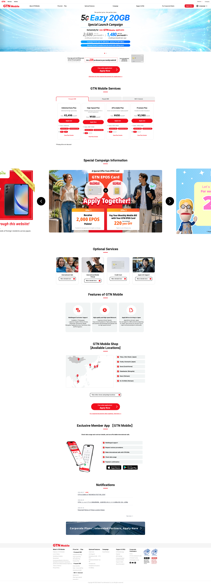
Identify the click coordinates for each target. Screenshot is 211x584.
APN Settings (119, 556)
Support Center (119, 562)
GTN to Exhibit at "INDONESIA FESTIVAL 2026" (91, 494)
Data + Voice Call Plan (78, 568)
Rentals (10, 1)
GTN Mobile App (120, 552)
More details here (66, 279)
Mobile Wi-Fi (76, 575)
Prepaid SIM (105, 99)
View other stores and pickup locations (103, 395)
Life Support (92, 554)
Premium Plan (76, 561)
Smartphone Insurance (94, 565)
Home (131, 553)
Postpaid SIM (72, 99)
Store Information (120, 564)
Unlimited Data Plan (77, 554)
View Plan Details (69, 135)
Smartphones (92, 563)
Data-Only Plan (76, 566)
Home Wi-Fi (75, 579)
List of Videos (56, 554)
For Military (91, 567)
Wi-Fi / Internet (139, 99)
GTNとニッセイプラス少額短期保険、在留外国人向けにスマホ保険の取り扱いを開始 (103, 502)
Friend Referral (105, 552)
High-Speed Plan (77, 556)
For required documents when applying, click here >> (105, 413)
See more (129, 516)
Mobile (16, 1)
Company (207, 1)
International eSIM (77, 570)
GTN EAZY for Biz (134, 558)
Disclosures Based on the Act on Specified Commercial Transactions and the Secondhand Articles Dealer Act (62, 562)
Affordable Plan (76, 558)
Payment (118, 554)
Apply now (69, 121)
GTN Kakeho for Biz (134, 560)
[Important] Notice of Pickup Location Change (91, 510)
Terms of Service (57, 565)
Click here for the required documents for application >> (105, 76)
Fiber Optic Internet (77, 577)
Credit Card (91, 552)
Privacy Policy (56, 567)
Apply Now (189, 6)
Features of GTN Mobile (58, 552)
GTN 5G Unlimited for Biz (136, 556)
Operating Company (57, 556)
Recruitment (56, 558)
